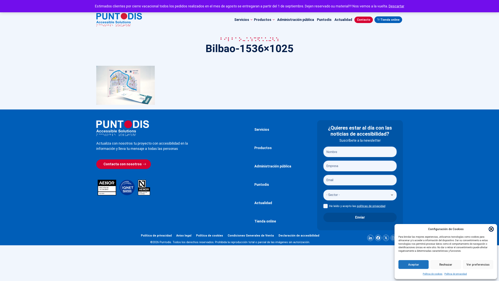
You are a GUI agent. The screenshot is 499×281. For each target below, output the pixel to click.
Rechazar (445, 264)
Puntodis (324, 20)
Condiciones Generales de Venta (251, 235)
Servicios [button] (241, 20)
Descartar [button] (396, 6)
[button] (491, 229)
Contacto (363, 19)
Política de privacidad (455, 274)
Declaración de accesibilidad (299, 235)
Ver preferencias (477, 264)
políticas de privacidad (371, 206)
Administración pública (295, 20)
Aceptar (413, 264)
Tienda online (390, 19)
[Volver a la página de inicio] (122, 128)
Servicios (261, 129)
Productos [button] (262, 20)
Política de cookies (432, 274)
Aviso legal (183, 235)
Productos (263, 148)
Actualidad (343, 20)
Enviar (360, 217)
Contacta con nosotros (123, 164)
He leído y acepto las (357, 206)
